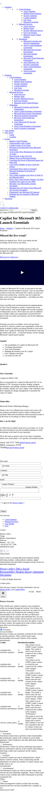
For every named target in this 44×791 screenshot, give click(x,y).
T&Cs (19, 568)
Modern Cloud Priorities (18, 141)
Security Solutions (30, 16)
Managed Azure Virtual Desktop (26, 103)
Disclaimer (5, 574)
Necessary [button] (4, 627)
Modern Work (28, 28)
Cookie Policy (19, 589)
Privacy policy (8, 568)
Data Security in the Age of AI (20, 156)
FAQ (6, 526)
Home (2, 228)
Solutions (8, 7)
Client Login (13, 208)
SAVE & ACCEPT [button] (7, 790)
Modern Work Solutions (32, 14)
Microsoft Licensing (30, 22)
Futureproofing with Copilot (19, 143)
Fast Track (27, 20)
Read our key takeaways (9, 257)
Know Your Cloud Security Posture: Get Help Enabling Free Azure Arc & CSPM (26, 180)
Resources (8, 199)
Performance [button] (4, 742)
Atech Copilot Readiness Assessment (28, 111)
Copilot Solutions (29, 18)
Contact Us (4, 208)
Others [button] (2, 779)
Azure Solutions (29, 11)
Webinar (9, 228)
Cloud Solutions (25, 9)
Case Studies (9, 131)
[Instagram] (7, 552)
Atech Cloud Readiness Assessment (27, 126)
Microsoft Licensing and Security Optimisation (32, 42)
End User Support (30, 33)
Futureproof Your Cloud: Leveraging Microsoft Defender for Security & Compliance (23, 171)
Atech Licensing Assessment (29, 72)
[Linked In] (1, 552)
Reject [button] (38, 592)
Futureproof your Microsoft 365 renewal (24, 192)
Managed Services (25, 24)
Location (12, 137)
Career (11, 135)
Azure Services (29, 26)
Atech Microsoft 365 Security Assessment (31, 63)
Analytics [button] (3, 753)
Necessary (6, 630)
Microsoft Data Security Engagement (32, 51)
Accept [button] (31, 592)
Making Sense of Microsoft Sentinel (22, 158)
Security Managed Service (33, 31)
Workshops (23, 39)
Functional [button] (4, 731)
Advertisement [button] (5, 766)
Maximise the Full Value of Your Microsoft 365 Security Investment (25, 189)
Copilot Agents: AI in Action (20, 145)
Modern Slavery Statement (30, 571)
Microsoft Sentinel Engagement (30, 55)
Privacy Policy (17, 503)
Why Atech (9, 133)
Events (7, 139)
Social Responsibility (14, 570)
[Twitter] (4, 552)
